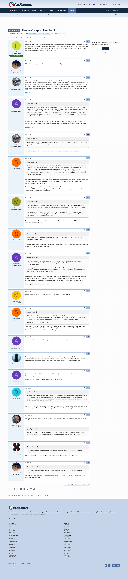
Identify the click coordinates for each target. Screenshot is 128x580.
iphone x (48, 33)
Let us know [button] (91, 4)
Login (105, 52)
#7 (88, 197)
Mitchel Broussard (13, 535)
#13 (88, 353)
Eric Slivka (66, 523)
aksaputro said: (31, 138)
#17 (88, 442)
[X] (110, 4)
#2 (88, 60)
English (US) (115, 565)
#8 (88, 229)
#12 (88, 336)
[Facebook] (104, 4)
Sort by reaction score (60, 33)
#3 (88, 77)
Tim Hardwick (67, 535)
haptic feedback (33, 33)
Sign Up (105, 48)
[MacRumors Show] (101, 4)
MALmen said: (31, 234)
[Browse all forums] (114, 14)
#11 (88, 308)
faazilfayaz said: (31, 392)
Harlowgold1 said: (31, 447)
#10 (88, 291)
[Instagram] (107, 4)
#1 (88, 41)
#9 (88, 253)
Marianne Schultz (68, 541)
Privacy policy (12, 563)
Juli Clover (11, 529)
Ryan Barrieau (67, 547)
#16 (88, 414)
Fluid (9, 567)
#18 (88, 462)
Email (10, 526)
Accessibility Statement (23, 563)
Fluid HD (13, 567)
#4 (88, 99)
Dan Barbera (12, 547)
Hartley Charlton (13, 541)
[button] (23, 10)
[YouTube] (113, 4)
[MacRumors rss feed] (116, 4)
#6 (88, 158)
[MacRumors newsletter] (119, 4)
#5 (88, 134)
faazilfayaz (13, 33)
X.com (13, 526)
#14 (88, 370)
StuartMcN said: (31, 201)
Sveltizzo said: (31, 103)
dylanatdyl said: (31, 429)
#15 (88, 387)
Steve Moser (12, 553)
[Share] (84, 41)
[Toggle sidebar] (118, 14)
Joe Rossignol (67, 529)
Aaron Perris (67, 553)
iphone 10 (41, 33)
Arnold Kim (11, 523)
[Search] (116, 14)
